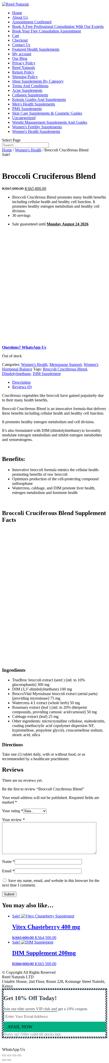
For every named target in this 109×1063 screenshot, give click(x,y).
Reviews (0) (22, 387)
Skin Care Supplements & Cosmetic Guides (47, 113)
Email (8, 871)
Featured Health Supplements (35, 49)
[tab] (59, 382)
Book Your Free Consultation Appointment (46, 31)
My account (21, 54)
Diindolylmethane (16, 373)
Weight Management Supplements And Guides (49, 122)
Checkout (20, 40)
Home (17, 13)
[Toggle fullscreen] (14, 1055)
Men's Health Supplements (33, 104)
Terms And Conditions (30, 86)
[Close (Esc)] (4, 1055)
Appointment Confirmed (31, 22)
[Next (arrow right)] (9, 1060)
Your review (13, 820)
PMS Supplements (27, 109)
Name (8, 861)
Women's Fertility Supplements (37, 127)
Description (21, 382)
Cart (15, 35)
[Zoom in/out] (19, 1055)
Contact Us (21, 45)
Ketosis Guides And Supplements (39, 99)
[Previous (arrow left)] (4, 1060)
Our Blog (19, 58)
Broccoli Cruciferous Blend (65, 369)
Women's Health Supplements (36, 131)
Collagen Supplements (30, 95)
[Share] (9, 1055)
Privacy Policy (23, 63)
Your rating (12, 811)
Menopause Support (65, 364)
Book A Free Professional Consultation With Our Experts (58, 26)
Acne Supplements (27, 90)
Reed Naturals (23, 67)
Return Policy (23, 72)
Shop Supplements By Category (38, 81)
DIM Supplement (47, 373)
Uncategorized (23, 118)
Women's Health (28, 150)
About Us (20, 17)
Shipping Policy (25, 77)
